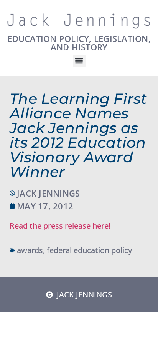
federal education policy (89, 250)
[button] (79, 61)
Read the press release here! (60, 225)
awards (30, 250)
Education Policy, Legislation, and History (79, 43)
